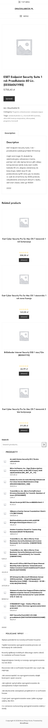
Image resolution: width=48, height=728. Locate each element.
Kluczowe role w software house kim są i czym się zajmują (23, 669)
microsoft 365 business (31, 116)
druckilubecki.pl (24, 8)
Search (5, 439)
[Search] (44, 444)
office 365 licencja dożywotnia (14, 118)
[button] (24, 16)
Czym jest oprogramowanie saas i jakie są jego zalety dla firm (22, 699)
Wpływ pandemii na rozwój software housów (21, 640)
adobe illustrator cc (16, 116)
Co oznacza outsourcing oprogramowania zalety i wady (23, 707)
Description (10, 133)
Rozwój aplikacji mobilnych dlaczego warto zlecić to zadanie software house (23, 653)
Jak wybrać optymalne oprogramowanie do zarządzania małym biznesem (21, 684)
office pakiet (30, 118)
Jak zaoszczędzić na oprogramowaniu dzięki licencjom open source (21, 676)
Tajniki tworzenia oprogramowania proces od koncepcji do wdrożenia (21, 646)
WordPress (24, 723)
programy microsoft (10, 121)
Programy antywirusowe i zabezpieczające (28, 112)
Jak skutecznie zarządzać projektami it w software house (24, 691)
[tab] (10, 133)
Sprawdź (9, 99)
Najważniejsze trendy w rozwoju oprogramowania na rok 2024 (23, 661)
